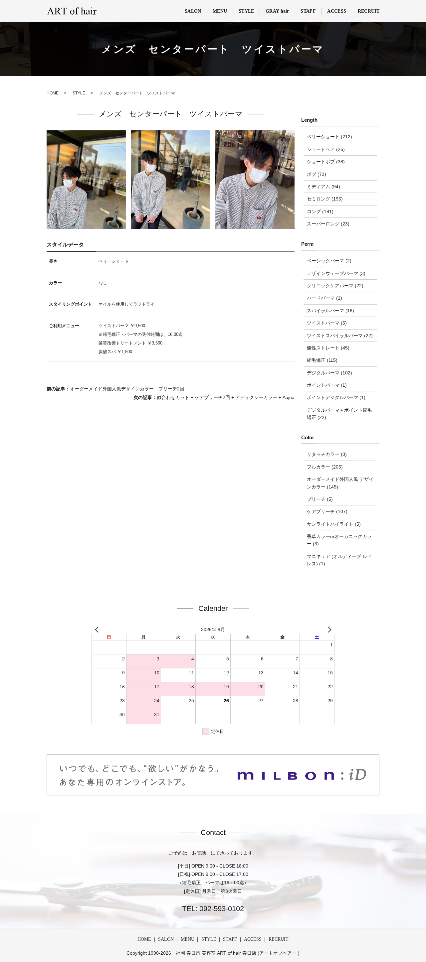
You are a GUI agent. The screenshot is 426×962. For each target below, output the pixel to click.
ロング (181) (320, 211)
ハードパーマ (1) (324, 298)
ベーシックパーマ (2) (329, 260)
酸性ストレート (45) (328, 347)
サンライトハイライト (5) (334, 524)
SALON (193, 11)
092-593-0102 (220, 908)
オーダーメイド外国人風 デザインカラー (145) (340, 483)
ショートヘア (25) (326, 149)
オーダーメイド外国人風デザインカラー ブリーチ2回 (127, 388)
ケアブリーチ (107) (327, 511)
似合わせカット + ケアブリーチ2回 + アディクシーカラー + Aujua (226, 397)
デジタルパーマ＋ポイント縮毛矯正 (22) (339, 413)
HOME (144, 939)
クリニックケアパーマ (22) (335, 285)
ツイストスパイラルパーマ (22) (340, 335)
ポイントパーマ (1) (327, 385)
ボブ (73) (316, 174)
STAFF (308, 11)
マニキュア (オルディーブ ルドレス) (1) (339, 560)
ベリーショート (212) (329, 136)
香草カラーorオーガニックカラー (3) (339, 540)
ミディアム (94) (323, 186)
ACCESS (336, 11)
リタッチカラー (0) (327, 454)
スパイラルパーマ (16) (330, 310)
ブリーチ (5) (320, 499)
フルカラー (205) (325, 467)
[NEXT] (328, 629)
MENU (220, 11)
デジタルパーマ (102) (329, 372)
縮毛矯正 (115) (322, 360)
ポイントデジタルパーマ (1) (336, 397)
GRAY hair (277, 11)
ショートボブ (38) (326, 161)
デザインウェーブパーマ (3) (336, 273)
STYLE (246, 11)
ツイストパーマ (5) (327, 323)
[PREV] (98, 629)
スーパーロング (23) (328, 223)
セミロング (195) (325, 199)
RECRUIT (368, 11)
